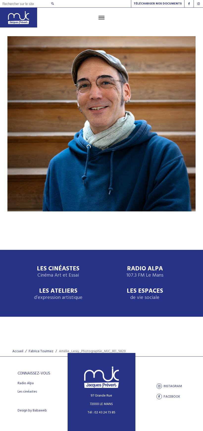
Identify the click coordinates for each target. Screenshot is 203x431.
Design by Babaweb (32, 410)
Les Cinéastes (58, 272)
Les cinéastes (27, 392)
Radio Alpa (144, 272)
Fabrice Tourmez (41, 351)
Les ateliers (58, 294)
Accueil (17, 351)
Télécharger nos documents (158, 3)
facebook (171, 396)
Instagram (172, 386)
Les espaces (145, 294)
